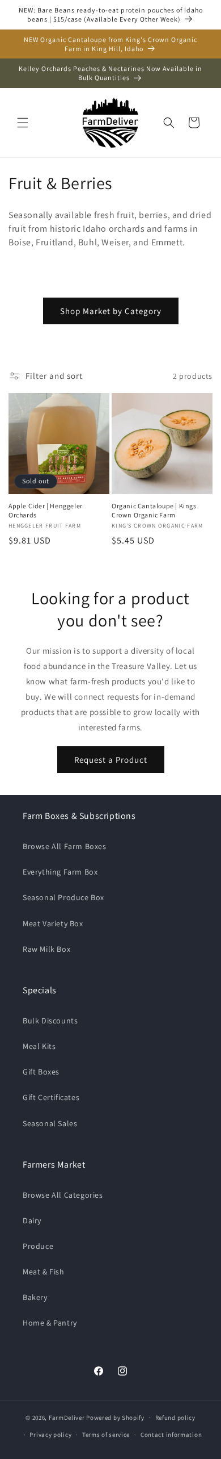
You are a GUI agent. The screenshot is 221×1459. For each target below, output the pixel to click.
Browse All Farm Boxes (65, 846)
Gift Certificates (51, 1097)
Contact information (171, 1435)
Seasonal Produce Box (63, 897)
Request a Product (110, 759)
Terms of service (106, 1435)
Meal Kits (39, 1046)
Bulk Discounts (50, 1020)
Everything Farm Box (60, 872)
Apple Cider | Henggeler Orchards (45, 510)
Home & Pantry (50, 1323)
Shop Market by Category (111, 311)
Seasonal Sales (50, 1123)
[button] (22, 122)
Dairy (32, 1220)
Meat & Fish (44, 1271)
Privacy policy (50, 1435)
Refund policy (175, 1418)
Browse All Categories (63, 1195)
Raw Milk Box (46, 949)
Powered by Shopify (115, 1417)
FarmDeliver (67, 1417)
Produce (38, 1246)
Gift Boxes (41, 1072)
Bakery (35, 1297)
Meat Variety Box (53, 923)
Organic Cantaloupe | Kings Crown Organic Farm (154, 510)
